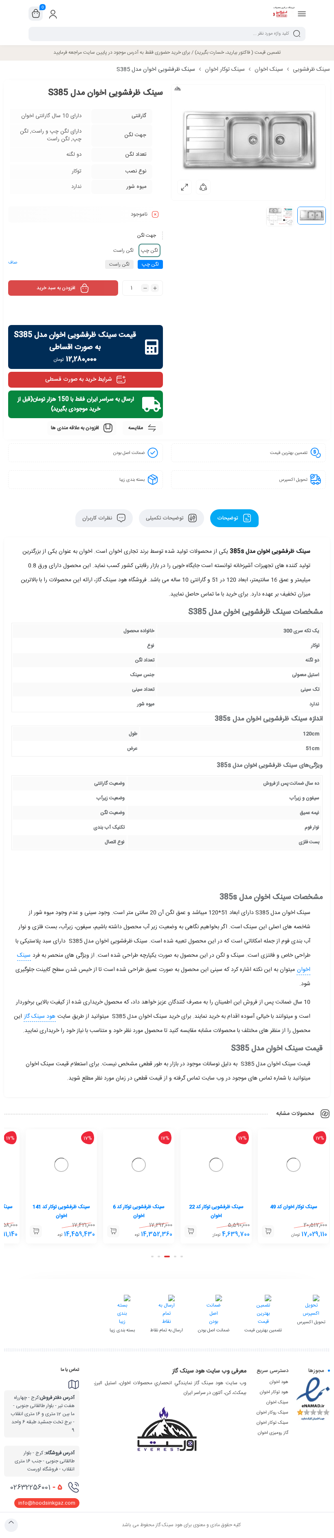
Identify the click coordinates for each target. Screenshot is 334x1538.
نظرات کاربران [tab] (98, 518)
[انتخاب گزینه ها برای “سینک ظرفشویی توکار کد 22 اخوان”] (268, 1231)
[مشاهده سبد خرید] (36, 13)
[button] (181, 1256)
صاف (12, 262)
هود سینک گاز (39, 1016)
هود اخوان (279, 1382)
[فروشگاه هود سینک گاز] (283, 13)
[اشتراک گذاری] (203, 187)
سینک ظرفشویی (311, 69)
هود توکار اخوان (274, 1392)
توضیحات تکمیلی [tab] (165, 518)
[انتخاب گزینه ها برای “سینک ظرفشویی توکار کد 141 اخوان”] (113, 1231)
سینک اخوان (269, 69)
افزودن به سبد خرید (56, 288)
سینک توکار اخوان (225, 69)
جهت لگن (146, 235)
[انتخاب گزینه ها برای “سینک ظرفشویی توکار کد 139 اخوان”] (36, 1231)
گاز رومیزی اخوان (273, 1433)
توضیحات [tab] (228, 518)
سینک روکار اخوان (272, 1412)
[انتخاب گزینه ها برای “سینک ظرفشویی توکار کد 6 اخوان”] (191, 1231)
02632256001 (36, 1487)
